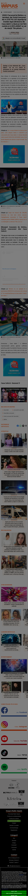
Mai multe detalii (21, 874)
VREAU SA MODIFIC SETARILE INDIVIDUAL (14, 893)
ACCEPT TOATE (14, 891)
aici (6, 879)
